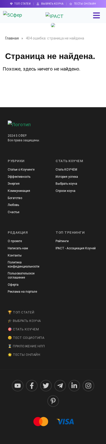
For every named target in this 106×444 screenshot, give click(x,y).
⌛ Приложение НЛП (26, 346)
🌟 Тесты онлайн (24, 355)
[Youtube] (17, 385)
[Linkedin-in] (74, 385)
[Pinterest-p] (53, 401)
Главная (12, 38)
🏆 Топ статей (21, 312)
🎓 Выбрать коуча (24, 321)
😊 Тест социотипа (26, 338)
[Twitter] (46, 385)
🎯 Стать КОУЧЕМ (23, 329)
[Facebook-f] (32, 385)
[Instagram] (88, 385)
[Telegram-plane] (60, 385)
